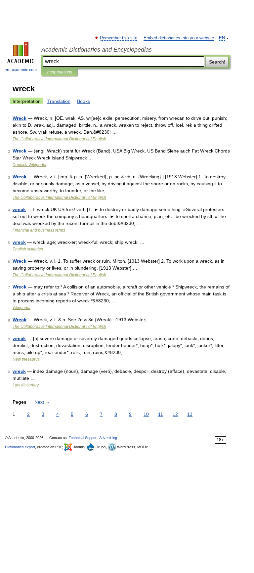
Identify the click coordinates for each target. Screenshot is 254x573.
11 (160, 414)
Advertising (108, 438)
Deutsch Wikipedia (29, 164)
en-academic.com (21, 69)
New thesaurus (26, 359)
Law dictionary (26, 385)
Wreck (19, 118)
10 (146, 414)
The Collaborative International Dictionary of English (59, 139)
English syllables (28, 249)
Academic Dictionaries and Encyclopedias (96, 49)
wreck (19, 209)
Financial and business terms (39, 230)
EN (222, 38)
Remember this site (119, 38)
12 (175, 414)
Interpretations (59, 72)
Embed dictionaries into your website (179, 38)
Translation (58, 101)
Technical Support (83, 438)
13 (189, 414)
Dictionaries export (20, 447)
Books (83, 101)
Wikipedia (21, 307)
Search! (217, 62)
